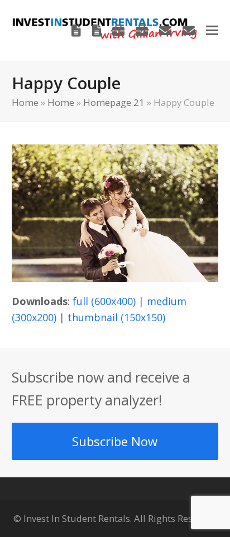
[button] (212, 30)
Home (25, 102)
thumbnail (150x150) (116, 317)
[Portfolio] (118, 30)
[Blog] (76, 30)
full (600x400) (104, 301)
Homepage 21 (114, 102)
